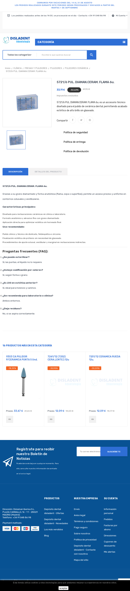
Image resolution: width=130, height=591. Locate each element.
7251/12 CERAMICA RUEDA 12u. (104, 358)
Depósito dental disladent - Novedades (56, 521)
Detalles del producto (48, 171)
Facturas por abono (110, 527)
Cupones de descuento (110, 543)
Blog (46, 535)
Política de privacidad (85, 539)
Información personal (110, 511)
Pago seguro (81, 527)
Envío (77, 509)
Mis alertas (109, 552)
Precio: (9, 411)
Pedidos (108, 519)
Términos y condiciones (86, 521)
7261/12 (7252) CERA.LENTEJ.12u (58, 358)
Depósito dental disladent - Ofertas (54, 511)
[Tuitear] (81, 120)
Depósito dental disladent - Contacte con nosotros (85, 549)
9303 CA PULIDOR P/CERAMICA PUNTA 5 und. (22, 358)
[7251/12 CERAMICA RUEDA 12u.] (92, 419)
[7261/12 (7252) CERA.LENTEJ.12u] (51, 419)
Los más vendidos (53, 529)
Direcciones (110, 535)
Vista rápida (23, 387)
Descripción (15, 171)
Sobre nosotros (82, 533)
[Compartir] (72, 120)
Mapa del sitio (81, 560)
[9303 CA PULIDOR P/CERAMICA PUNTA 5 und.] (9, 419)
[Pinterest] (89, 120)
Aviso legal (79, 515)
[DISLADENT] (65, 6)
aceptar (63, 588)
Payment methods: (12, 523)
